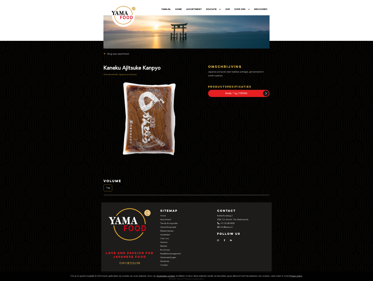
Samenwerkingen (168, 258)
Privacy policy (295, 276)
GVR (227, 9)
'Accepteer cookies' (165, 276)
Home (178, 9)
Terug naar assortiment (117, 54)
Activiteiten (165, 235)
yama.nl (166, 9)
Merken (163, 246)
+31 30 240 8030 (227, 223)
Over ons (164, 239)
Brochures (260, 9)
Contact (164, 265)
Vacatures (164, 261)
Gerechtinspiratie (168, 227)
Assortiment (194, 9)
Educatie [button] (212, 9)
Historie (163, 242)
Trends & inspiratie (169, 223)
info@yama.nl (226, 227)
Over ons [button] (241, 9)
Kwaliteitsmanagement (170, 254)
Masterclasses (167, 231)
